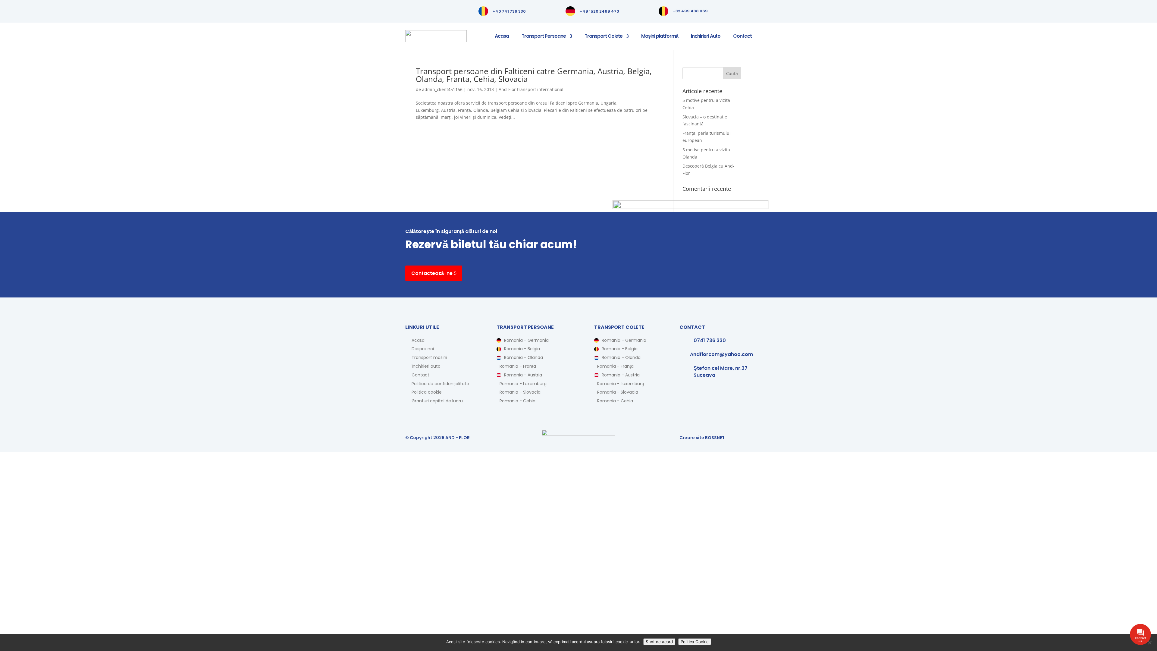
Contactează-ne (432, 273)
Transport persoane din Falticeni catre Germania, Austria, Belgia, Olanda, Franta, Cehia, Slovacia (534, 75)
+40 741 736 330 (509, 11)
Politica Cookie (695, 641)
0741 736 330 (710, 340)
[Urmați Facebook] (410, 11)
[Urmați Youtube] (434, 11)
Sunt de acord (659, 641)
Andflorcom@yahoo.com (721, 354)
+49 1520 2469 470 (599, 11)
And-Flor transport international (531, 89)
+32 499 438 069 (690, 11)
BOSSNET (715, 438)
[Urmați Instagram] (422, 11)
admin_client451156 (442, 89)
